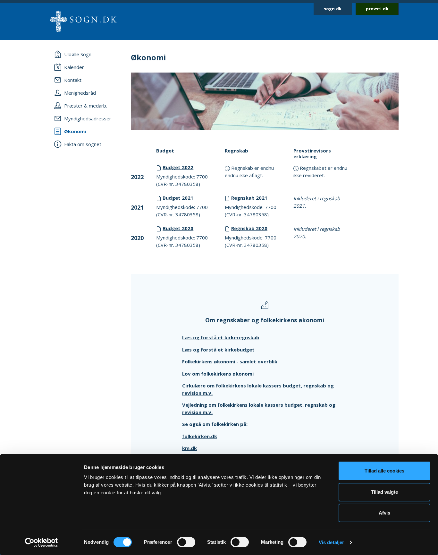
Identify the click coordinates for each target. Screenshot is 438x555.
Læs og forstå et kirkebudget (218, 349)
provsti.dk (377, 9)
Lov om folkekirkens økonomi (218, 373)
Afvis (384, 513)
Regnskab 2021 (249, 198)
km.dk (189, 448)
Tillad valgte (384, 492)
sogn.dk (332, 9)
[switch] (186, 542)
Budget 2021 (178, 198)
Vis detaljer (331, 542)
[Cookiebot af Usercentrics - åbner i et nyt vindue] (41, 542)
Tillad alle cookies (384, 470)
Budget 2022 (178, 167)
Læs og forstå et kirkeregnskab (220, 337)
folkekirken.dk (199, 436)
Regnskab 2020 (249, 228)
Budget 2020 (178, 228)
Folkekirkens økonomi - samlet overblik (229, 361)
